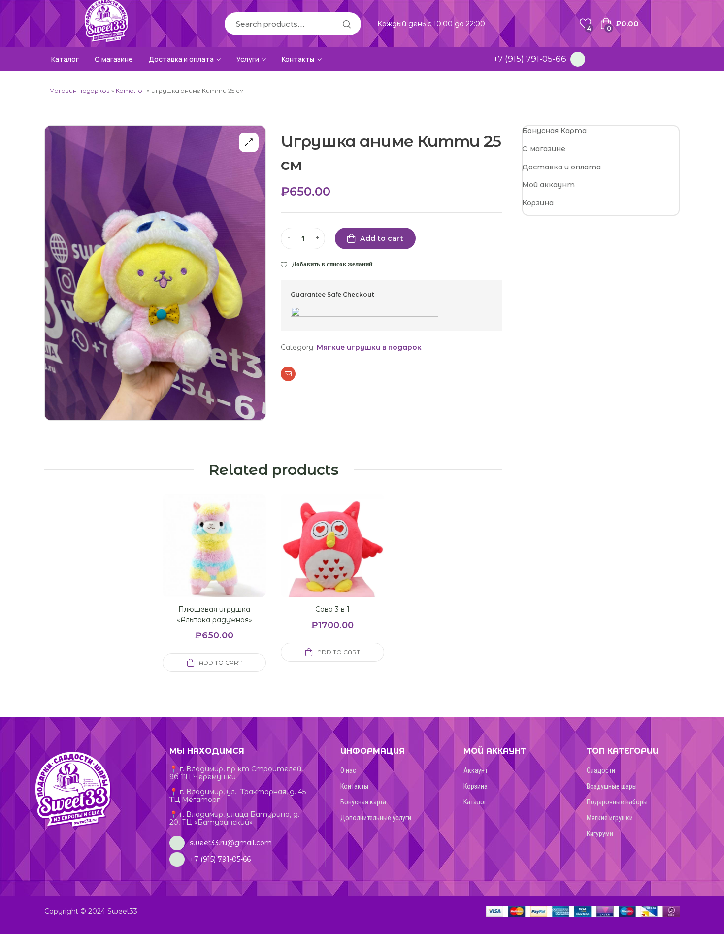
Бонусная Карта (554, 130)
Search (346, 23)
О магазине (543, 148)
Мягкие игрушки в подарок (369, 347)
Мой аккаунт (548, 184)
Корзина (538, 203)
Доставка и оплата (561, 167)
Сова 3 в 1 (332, 609)
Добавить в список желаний (332, 263)
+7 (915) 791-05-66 (530, 59)
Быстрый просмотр (202, 557)
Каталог (130, 90)
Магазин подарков (79, 90)
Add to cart (381, 238)
